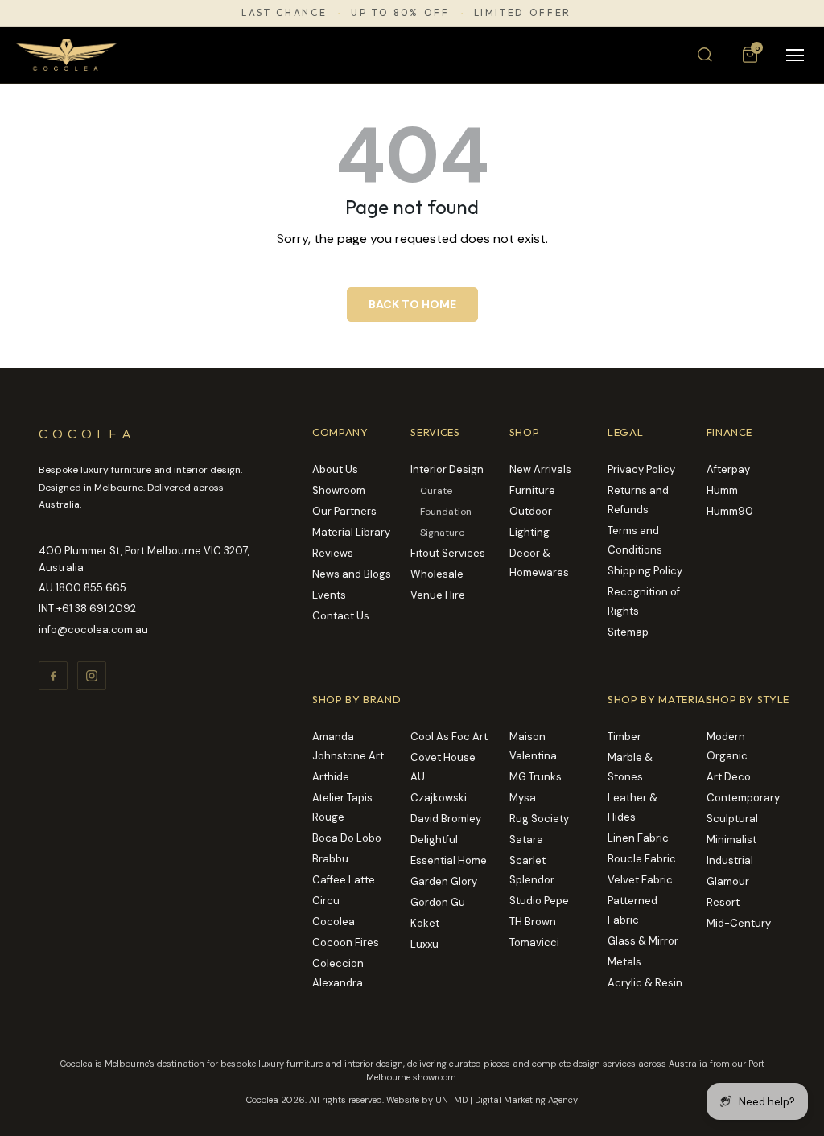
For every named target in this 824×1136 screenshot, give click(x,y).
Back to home (412, 304)
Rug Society (539, 818)
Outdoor (530, 511)
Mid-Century (739, 923)
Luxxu (424, 944)
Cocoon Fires (345, 942)
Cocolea (333, 921)
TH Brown (532, 921)
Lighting (529, 532)
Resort (723, 902)
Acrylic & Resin (645, 983)
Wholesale (437, 574)
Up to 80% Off (400, 13)
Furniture (532, 490)
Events (329, 595)
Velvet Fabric (640, 880)
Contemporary (743, 798)
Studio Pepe (539, 901)
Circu (326, 901)
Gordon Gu (437, 902)
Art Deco (729, 777)
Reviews (332, 553)
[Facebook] (53, 675)
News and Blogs (351, 574)
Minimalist (731, 839)
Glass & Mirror (643, 941)
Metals (624, 962)
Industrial (730, 860)
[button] (750, 55)
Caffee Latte (343, 880)
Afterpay (728, 469)
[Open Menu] (795, 55)
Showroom (338, 490)
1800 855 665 (91, 588)
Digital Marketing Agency (526, 1099)
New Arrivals (540, 469)
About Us (335, 469)
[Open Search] (705, 55)
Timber (624, 736)
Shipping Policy (645, 571)
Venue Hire (437, 595)
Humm (722, 490)
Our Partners (344, 511)
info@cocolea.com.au (93, 629)
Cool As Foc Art (449, 736)
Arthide (330, 777)
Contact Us (340, 616)
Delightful (434, 839)
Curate (436, 490)
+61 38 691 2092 (96, 608)
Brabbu (330, 859)
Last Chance (284, 13)
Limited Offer (522, 13)
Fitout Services (447, 553)
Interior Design (447, 469)
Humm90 (730, 511)
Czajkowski (438, 798)
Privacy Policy (641, 469)
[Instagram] (91, 675)
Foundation (446, 511)
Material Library (351, 532)
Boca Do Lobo (346, 838)
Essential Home (448, 860)
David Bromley (445, 818)
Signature (442, 532)
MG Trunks (535, 777)
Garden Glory (443, 881)
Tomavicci (534, 942)
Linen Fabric (638, 838)
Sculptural (732, 818)
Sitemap (628, 632)
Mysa (522, 798)
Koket (424, 923)
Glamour (728, 881)
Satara (526, 839)
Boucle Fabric (642, 859)
